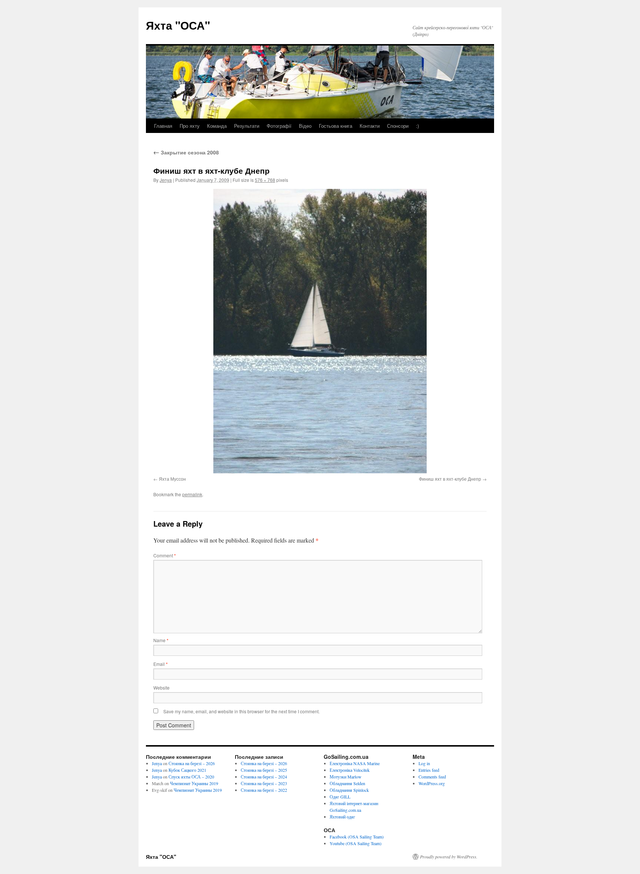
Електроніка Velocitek (350, 770)
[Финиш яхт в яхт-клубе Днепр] (320, 331)
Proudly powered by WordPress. (448, 857)
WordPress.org (432, 783)
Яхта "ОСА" (178, 25)
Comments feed (432, 777)
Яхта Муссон (172, 479)
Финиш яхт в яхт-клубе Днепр (450, 479)
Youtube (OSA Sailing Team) (355, 843)
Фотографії (279, 125)
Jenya (166, 180)
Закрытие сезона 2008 (186, 152)
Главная (163, 125)
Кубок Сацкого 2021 (187, 770)
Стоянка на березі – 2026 (192, 763)
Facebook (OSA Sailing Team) (357, 837)
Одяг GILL (340, 797)
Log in (424, 763)
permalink (192, 494)
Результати (246, 125)
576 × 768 (265, 180)
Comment (164, 555)
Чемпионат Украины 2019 (194, 783)
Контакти (370, 125)
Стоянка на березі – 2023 (264, 783)
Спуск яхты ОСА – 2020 (191, 777)
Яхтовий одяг (342, 817)
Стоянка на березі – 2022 (264, 790)
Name (161, 640)
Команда (217, 125)
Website (161, 687)
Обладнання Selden (347, 783)
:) (417, 125)
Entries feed (429, 770)
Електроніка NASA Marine (355, 763)
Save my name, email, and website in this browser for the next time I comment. (241, 711)
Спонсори (398, 125)
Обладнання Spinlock (349, 790)
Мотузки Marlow (345, 777)
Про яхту (190, 125)
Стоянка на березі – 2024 (264, 777)
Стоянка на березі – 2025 (264, 770)
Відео (305, 125)
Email (160, 664)
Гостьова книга (335, 125)
